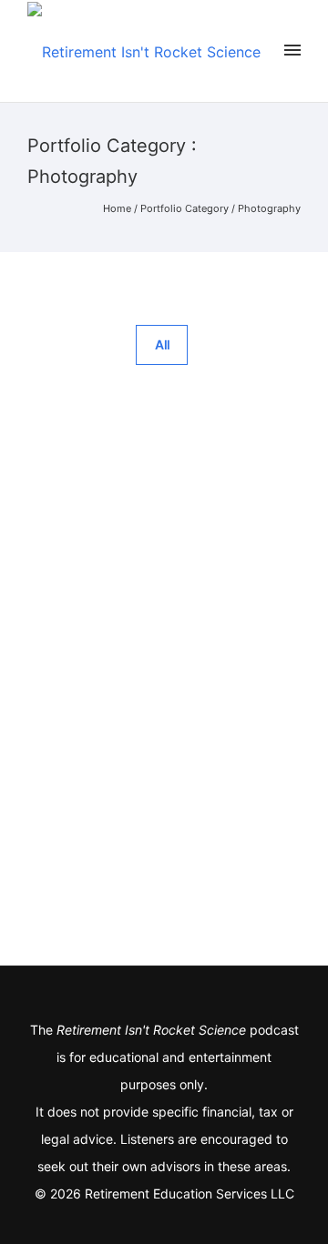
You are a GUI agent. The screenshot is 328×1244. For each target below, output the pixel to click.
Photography (269, 208)
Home (117, 208)
